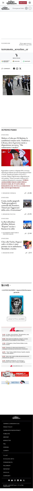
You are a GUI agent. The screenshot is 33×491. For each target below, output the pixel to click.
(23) (30, 214)
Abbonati (22, 2)
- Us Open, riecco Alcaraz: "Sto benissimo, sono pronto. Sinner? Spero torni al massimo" (15, 335)
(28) (30, 193)
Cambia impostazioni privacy (12, 430)
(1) (31, 252)
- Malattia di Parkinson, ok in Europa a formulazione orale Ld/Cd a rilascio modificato (13, 361)
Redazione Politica (8, 214)
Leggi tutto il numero (16, 319)
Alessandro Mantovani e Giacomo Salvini (10, 233)
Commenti (7, 68)
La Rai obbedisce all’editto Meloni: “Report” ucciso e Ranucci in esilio (8, 225)
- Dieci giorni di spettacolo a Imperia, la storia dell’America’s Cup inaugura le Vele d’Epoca (15, 339)
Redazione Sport (7, 252)
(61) (31, 233)
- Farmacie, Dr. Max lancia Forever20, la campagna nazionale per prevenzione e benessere (15, 348)
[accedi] (29, 2)
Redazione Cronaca (8, 193)
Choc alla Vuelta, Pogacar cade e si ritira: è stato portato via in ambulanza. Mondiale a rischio (11, 245)
